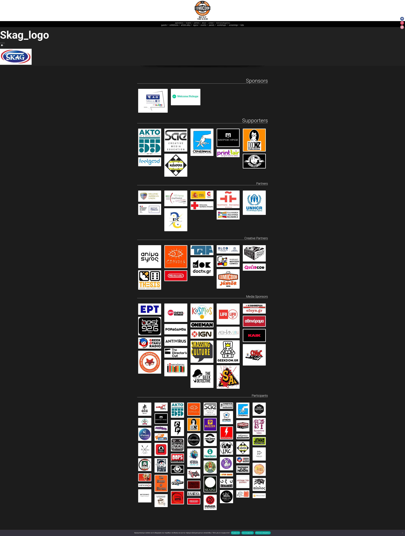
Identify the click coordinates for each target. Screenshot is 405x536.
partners (196, 23)
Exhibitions (173, 25)
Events (203, 25)
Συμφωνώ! (235, 533)
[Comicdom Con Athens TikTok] (402, 27)
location (188, 23)
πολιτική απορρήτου (223, 23)
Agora (195, 25)
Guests (164, 25)
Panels (211, 25)
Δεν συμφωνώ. (247, 533)
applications (179, 23)
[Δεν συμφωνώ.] (402, 533)
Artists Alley (185, 25)
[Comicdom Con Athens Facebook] (402, 19)
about (204, 23)
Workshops (221, 25)
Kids (242, 25)
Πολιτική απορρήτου (263, 533)
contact (211, 23)
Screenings (233, 25)
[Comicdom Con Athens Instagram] (402, 23)
